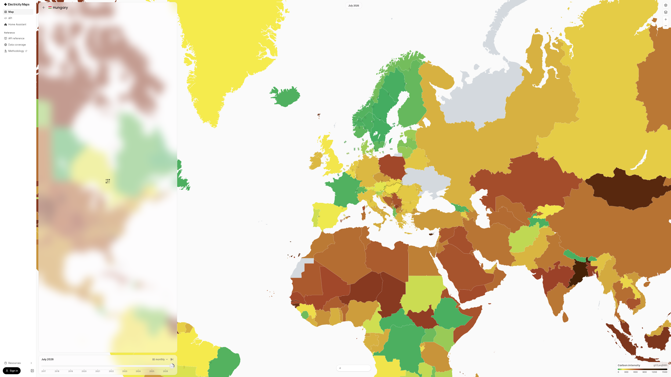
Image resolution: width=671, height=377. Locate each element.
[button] (666, 5)
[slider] (171, 366)
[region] (353, 188)
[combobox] (160, 359)
